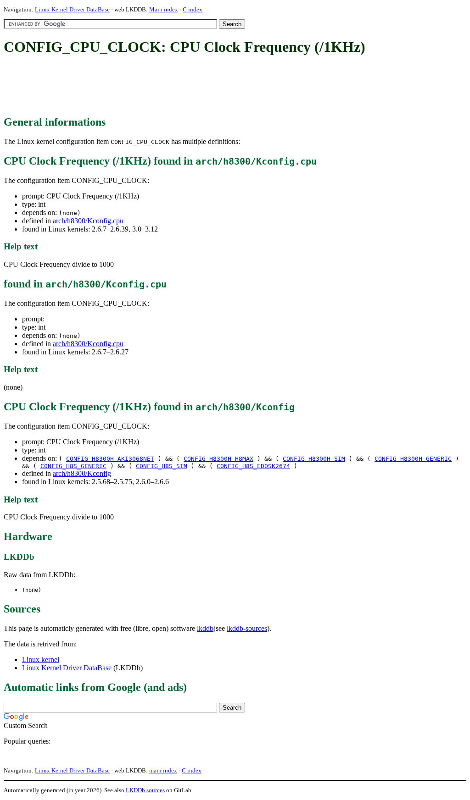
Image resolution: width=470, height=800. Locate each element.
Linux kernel (40, 659)
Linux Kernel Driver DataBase (72, 9)
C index (192, 9)
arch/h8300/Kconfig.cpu (88, 221)
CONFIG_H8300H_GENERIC (413, 458)
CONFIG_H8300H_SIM (314, 458)
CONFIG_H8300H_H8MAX (218, 458)
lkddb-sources (247, 628)
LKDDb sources (145, 790)
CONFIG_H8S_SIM (161, 466)
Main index (163, 9)
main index (163, 770)
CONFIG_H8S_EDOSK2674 (253, 466)
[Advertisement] (171, 86)
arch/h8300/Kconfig (82, 473)
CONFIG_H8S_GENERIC (73, 466)
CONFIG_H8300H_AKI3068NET (110, 458)
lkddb (205, 628)
